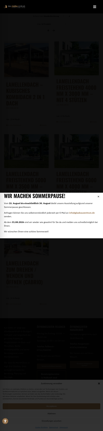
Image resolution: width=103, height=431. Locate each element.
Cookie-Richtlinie (41, 427)
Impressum (64, 427)
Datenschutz (53, 427)
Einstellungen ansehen (51, 421)
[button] (99, 383)
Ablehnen (51, 413)
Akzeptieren (51, 406)
